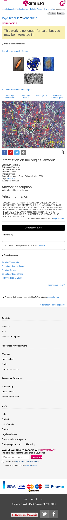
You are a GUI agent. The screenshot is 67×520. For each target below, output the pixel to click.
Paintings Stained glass (57, 96)
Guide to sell (7, 391)
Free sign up (7, 386)
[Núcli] (33, 64)
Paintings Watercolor (9, 96)
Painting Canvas (21, 9)
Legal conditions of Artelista (27, 461)
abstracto (11, 178)
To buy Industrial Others (12, 278)
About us (6, 326)
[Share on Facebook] (4, 152)
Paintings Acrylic (25, 96)
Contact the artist (33, 227)
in (42, 499)
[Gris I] (18, 64)
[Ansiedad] (33, 79)
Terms (34, 465)
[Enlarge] (63, 154)
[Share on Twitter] (17, 152)
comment (41, 245)
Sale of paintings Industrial (13, 266)
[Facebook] (53, 514)
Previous (52, 13)
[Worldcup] (48, 64)
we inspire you (53, 297)
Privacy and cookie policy (14, 439)
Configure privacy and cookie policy (18, 444)
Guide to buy (8, 359)
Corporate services (10, 369)
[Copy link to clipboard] (23, 152)
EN (25, 499)
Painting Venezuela (10, 262)
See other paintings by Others (15, 51)
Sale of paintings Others (12, 274)
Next (59, 13)
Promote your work (10, 396)
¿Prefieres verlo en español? (52, 305)
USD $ (34, 499)
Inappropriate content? (56, 285)
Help (4, 414)
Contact (5, 419)
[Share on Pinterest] (10, 152)
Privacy (28, 465)
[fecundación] (33, 124)
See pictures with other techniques (17, 90)
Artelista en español (11, 336)
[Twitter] (44, 514)
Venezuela (29, 18)
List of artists (8, 424)
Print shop (6, 429)
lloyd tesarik (49, 9)
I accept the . (22, 461)
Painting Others (36, 9)
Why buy (6, 354)
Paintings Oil (41, 95)
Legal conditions (9, 434)
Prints (4, 364)
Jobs (4, 331)
